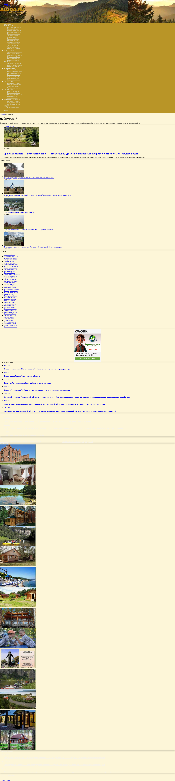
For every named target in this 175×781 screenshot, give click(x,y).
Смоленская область (13, 42)
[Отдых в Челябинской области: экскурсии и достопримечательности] (18, 688)
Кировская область (13, 70)
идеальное (31, 442)
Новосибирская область (14, 94)
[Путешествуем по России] (13, 21)
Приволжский (9, 68)
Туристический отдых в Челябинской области (19, 212)
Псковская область (13, 60)
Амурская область (13, 101)
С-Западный (9, 50)
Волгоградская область (14, 65)
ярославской (153, 441)
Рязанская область (12, 40)
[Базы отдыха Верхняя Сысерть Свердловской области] (18, 627)
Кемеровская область (13, 93)
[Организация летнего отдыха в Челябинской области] (18, 586)
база (2, 441)
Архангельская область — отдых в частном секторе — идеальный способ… (29, 229)
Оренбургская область (14, 73)
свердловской (123, 441)
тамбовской (130, 441)
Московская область (13, 37)
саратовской (117, 441)
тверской (135, 441)
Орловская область (13, 39)
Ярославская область (13, 48)
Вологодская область (13, 53)
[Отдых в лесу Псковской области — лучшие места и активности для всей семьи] (18, 749)
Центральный (9, 25)
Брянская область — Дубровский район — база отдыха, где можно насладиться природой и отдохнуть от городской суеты (71, 153)
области (66, 441)
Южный (7, 62)
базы (6, 442)
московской (50, 441)
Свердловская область (14, 84)
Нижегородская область (14, 71)
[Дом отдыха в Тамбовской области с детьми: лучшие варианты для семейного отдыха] (18, 729)
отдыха (89, 441)
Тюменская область (13, 86)
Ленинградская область (14, 55)
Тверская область (12, 45)
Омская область (12, 96)
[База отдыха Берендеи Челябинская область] (18, 607)
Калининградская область (12, 274)
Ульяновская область (13, 80)
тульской (139, 441)
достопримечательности (17, 442)
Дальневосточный (12, 99)
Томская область (12, 98)
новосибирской (57, 441)
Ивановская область (13, 34)
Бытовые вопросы (13, 107)
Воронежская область (14, 32)
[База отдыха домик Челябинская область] (18, 525)
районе (94, 441)
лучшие (38, 442)
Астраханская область (14, 63)
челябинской (145, 441)
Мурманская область (13, 57)
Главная (2, 114)
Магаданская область (13, 102)
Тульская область (12, 47)
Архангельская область (14, 52)
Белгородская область (14, 27)
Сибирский (8, 89)
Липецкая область (13, 35)
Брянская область (12, 29)
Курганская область (13, 83)
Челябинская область (13, 88)
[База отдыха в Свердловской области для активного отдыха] (18, 566)
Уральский (8, 81)
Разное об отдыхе (9, 302)
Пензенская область (13, 75)
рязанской (106, 441)
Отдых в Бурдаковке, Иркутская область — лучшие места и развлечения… (29, 178)
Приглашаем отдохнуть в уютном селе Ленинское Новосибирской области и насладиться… (34, 247)
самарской (111, 441)
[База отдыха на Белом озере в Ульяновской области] (18, 505)
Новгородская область (14, 58)
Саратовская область (13, 78)
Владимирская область (14, 30)
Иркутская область (13, 91)
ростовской (100, 441)
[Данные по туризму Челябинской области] (18, 545)
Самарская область (13, 76)
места (42, 441)
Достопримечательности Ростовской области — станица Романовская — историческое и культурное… (38, 195)
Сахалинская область (13, 104)
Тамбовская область (13, 44)
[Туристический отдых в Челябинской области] (14, 211)
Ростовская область (13, 66)
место (45, 441)
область (74, 441)
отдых (81, 441)
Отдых (6, 106)
